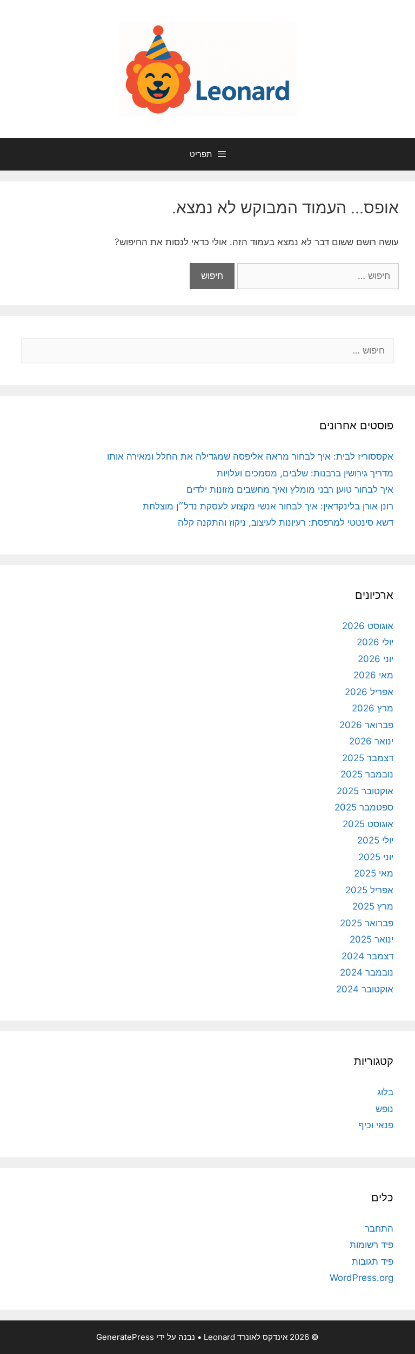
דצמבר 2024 (367, 956)
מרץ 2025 (372, 906)
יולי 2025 (375, 840)
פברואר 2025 (366, 923)
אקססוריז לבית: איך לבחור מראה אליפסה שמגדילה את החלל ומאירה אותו (250, 456)
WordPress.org (361, 1277)
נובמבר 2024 (366, 972)
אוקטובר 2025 (365, 791)
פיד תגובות (372, 1261)
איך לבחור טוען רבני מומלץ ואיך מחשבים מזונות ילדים (289, 489)
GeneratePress (125, 1337)
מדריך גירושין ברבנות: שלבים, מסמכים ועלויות (305, 473)
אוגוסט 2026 (367, 625)
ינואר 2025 (371, 939)
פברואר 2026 (366, 724)
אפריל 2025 (369, 890)
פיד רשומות (371, 1244)
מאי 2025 (373, 873)
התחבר (379, 1228)
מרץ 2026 (372, 708)
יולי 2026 (375, 642)
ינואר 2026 (371, 741)
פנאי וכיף (375, 1125)
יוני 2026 (375, 658)
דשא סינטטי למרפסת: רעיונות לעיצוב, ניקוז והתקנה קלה (285, 522)
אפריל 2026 (369, 691)
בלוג (385, 1092)
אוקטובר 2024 (364, 989)
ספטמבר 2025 (363, 807)
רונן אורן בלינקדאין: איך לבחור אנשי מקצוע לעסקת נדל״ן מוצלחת (268, 506)
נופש (384, 1108)
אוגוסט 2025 (368, 824)
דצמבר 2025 (367, 758)
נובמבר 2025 (366, 774)
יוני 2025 (375, 857)
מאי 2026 (373, 675)
